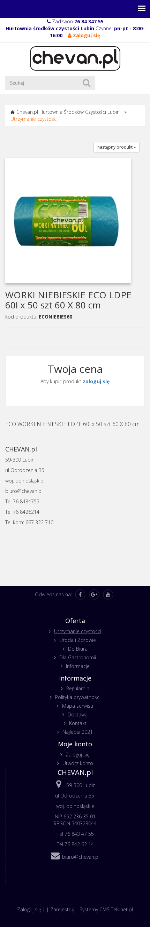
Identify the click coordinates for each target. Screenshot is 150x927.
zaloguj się (96, 381)
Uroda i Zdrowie (77, 640)
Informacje (78, 666)
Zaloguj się (78, 754)
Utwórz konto (77, 763)
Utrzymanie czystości (34, 119)
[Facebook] (80, 594)
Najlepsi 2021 (77, 732)
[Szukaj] (86, 83)
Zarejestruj (62, 909)
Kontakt (78, 723)
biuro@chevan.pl (80, 857)
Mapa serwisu (77, 705)
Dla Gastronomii (77, 657)
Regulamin (77, 688)
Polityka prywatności (77, 697)
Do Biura (78, 648)
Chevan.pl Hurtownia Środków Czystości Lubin (68, 112)
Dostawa (78, 714)
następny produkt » (116, 147)
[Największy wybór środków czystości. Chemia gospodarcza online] (75, 58)
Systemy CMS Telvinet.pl (106, 909)
